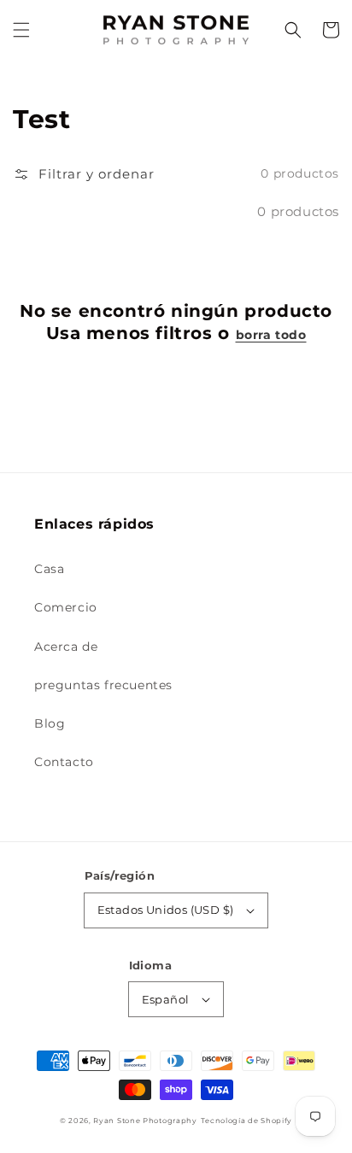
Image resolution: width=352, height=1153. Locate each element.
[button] (21, 30)
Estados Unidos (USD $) (165, 909)
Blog (49, 723)
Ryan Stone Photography (145, 1120)
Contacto (64, 762)
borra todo (271, 334)
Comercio (65, 607)
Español (166, 999)
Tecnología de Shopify (247, 1120)
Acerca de (65, 646)
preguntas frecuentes (103, 685)
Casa (49, 568)
